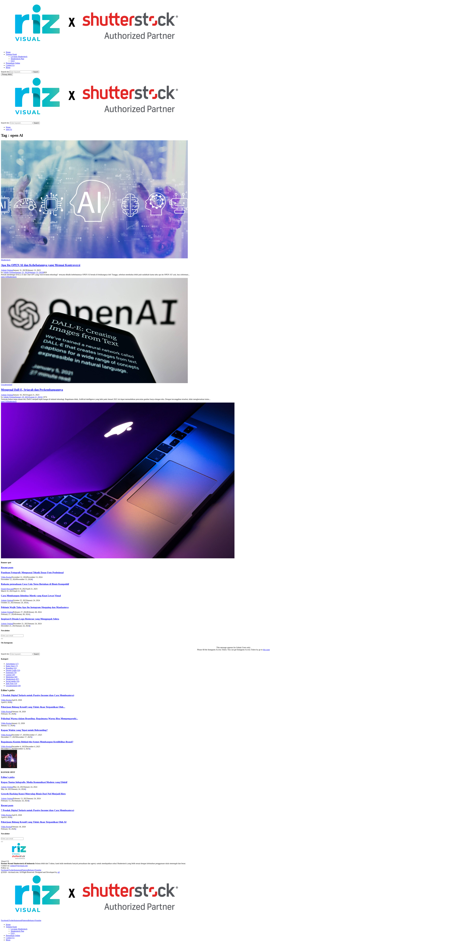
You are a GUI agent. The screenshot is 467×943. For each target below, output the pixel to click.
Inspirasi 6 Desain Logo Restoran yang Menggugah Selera (30, 619)
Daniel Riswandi (7, 589)
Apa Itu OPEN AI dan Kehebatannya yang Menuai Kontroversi (40, 265)
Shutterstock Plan (17, 59)
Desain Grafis (13, 670)
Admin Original (7, 270)
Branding (11, 668)
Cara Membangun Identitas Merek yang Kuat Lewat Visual (31, 595)
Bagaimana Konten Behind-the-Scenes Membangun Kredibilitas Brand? (37, 742)
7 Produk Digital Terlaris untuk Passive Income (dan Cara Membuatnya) (37, 695)
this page (266, 650)
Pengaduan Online (13, 63)
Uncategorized (6, 385)
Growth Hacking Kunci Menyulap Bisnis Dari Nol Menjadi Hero (33, 793)
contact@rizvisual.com (19, 866)
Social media (12, 681)
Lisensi (10, 675)
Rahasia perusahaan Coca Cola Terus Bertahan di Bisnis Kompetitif (35, 584)
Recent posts (7, 567)
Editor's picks (8, 777)
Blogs (8, 67)
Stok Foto (11, 683)
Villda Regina (6, 577)
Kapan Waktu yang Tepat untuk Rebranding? (24, 730)
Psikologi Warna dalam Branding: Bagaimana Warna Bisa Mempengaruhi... (39, 718)
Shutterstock (5, 260)
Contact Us (10, 65)
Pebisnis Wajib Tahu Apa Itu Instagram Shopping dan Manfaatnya (35, 607)
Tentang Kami (11, 54)
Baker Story (12, 666)
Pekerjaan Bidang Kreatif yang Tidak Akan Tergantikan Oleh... (33, 707)
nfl (59, 872)
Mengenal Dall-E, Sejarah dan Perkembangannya (32, 389)
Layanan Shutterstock (19, 56)
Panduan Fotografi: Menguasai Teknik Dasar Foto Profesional (32, 572)
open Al (4, 277)
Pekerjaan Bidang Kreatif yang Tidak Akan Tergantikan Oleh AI (33, 822)
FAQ (13, 61)
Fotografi (11, 673)
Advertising (12, 664)
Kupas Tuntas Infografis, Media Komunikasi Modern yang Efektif (34, 782)
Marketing (11, 677)
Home (8, 52)
